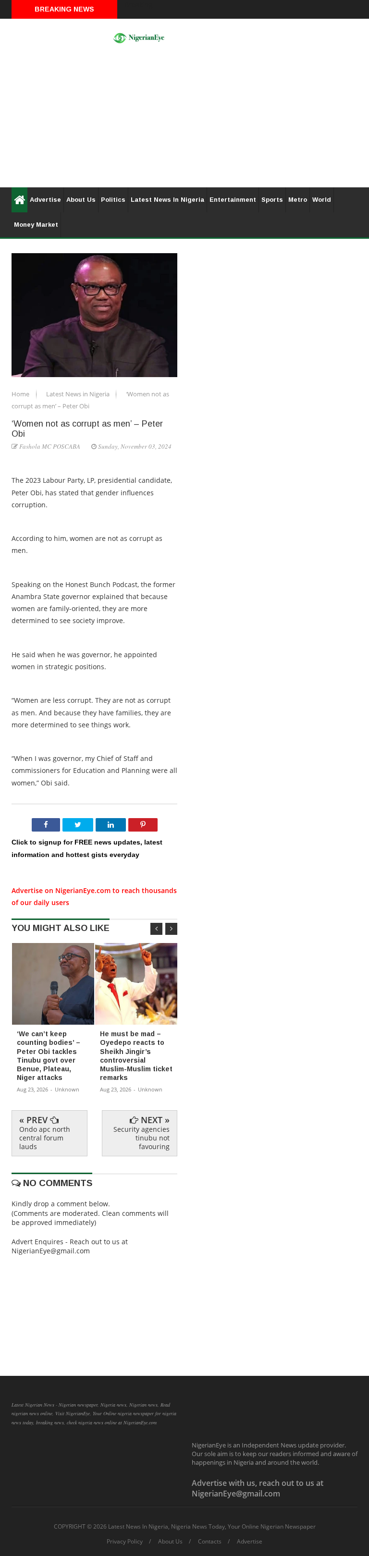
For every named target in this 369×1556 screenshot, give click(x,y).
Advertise (45, 199)
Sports (272, 199)
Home (21, 394)
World (321, 199)
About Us (81, 199)
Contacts (209, 1541)
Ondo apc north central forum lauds (44, 1138)
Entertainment (232, 199)
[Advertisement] (184, 120)
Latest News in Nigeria (78, 394)
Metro (297, 199)
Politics (113, 199)
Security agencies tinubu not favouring (141, 1138)
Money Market (36, 224)
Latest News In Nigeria (167, 199)
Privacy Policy (125, 1541)
